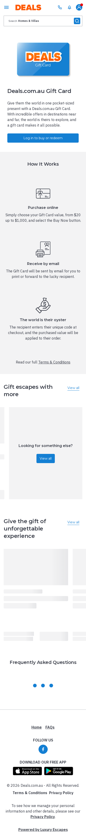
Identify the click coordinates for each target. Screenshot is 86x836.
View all (46, 458)
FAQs (50, 727)
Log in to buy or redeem (43, 138)
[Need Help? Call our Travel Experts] (60, 7)
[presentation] (43, 21)
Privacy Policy (61, 792)
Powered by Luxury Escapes (43, 829)
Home (36, 727)
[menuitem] (69, 7)
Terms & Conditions (54, 362)
